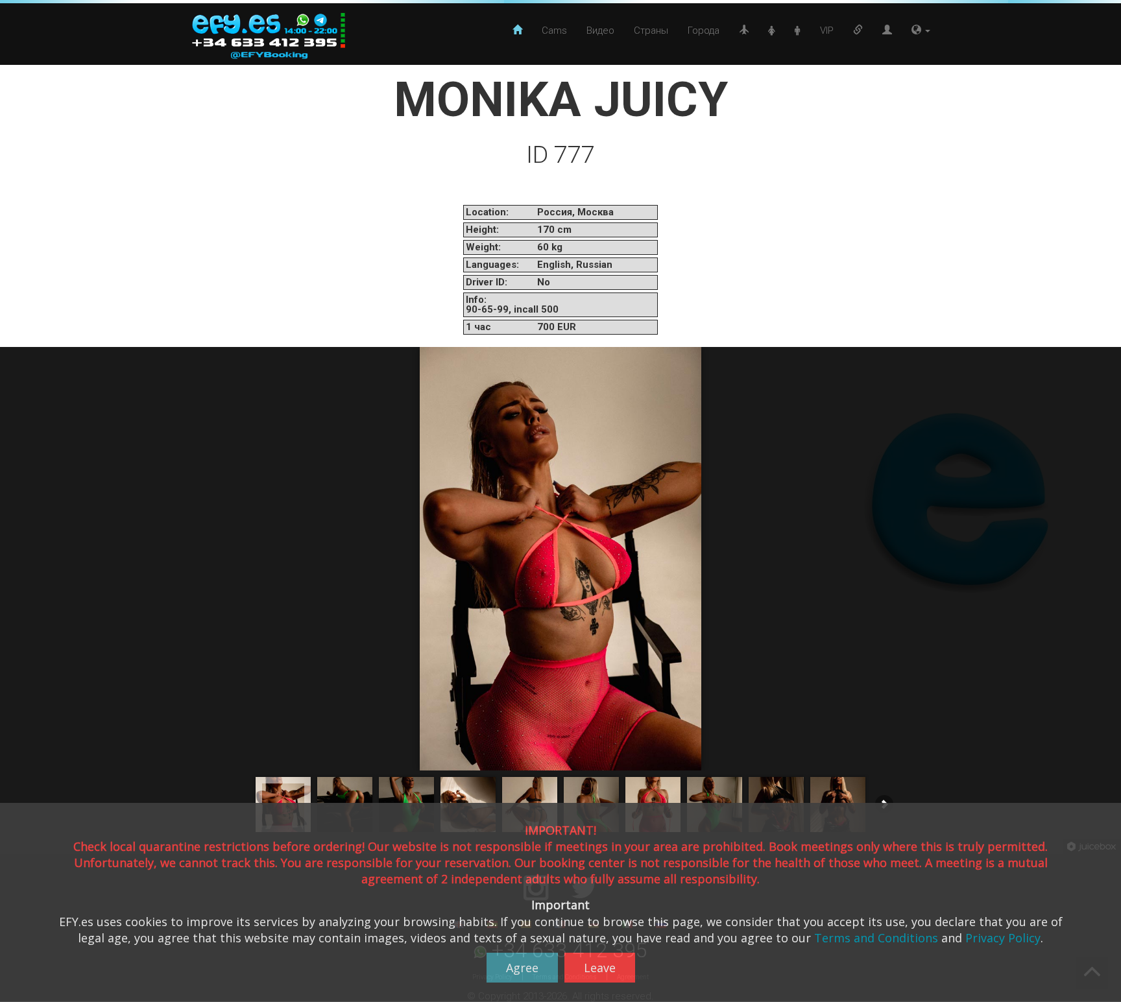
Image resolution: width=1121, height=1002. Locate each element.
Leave (600, 967)
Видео (600, 30)
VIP (827, 30)
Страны (651, 30)
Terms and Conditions (876, 938)
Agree (522, 967)
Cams (554, 30)
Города (703, 30)
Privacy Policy (1003, 938)
